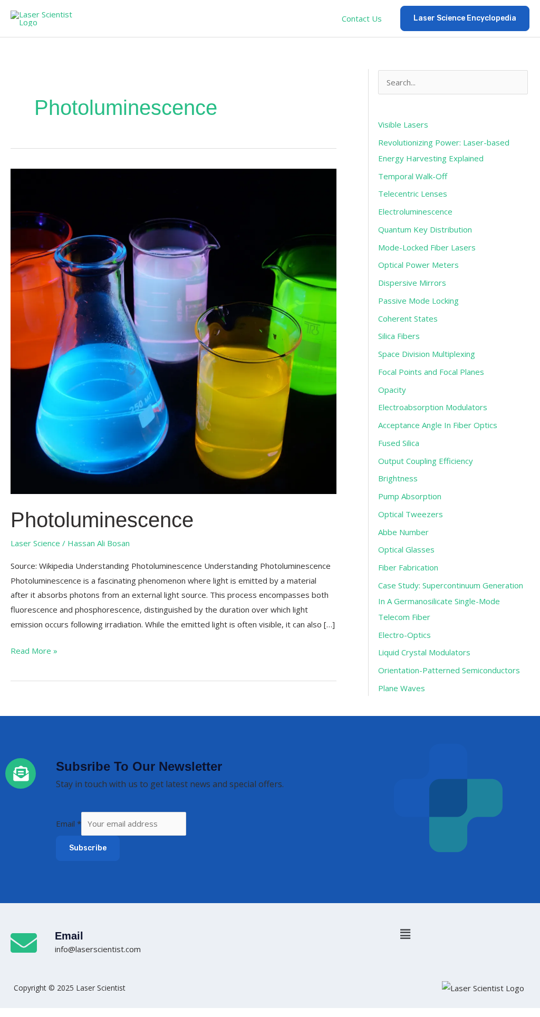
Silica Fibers (399, 336)
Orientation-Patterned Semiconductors (449, 670)
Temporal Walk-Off (412, 176)
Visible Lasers (403, 124)
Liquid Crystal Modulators (424, 652)
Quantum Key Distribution (425, 229)
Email (68, 823)
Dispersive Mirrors (412, 282)
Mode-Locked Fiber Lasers (427, 247)
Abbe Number (403, 532)
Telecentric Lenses (412, 193)
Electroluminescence (415, 211)
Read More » (34, 650)
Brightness (398, 478)
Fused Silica (398, 443)
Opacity (392, 389)
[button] (270, 18)
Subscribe (88, 848)
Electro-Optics (404, 634)
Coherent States (408, 318)
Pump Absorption (409, 496)
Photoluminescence (102, 519)
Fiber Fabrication (408, 567)
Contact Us (362, 18)
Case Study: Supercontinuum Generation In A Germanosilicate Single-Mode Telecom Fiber (450, 601)
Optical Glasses (406, 549)
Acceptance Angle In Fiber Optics (437, 425)
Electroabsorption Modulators (432, 407)
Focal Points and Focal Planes (431, 371)
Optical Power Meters (418, 264)
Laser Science (35, 543)
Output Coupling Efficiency (425, 461)
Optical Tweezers (410, 514)
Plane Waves (401, 688)
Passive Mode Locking (418, 300)
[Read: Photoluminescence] (173, 330)
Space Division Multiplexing (426, 353)
